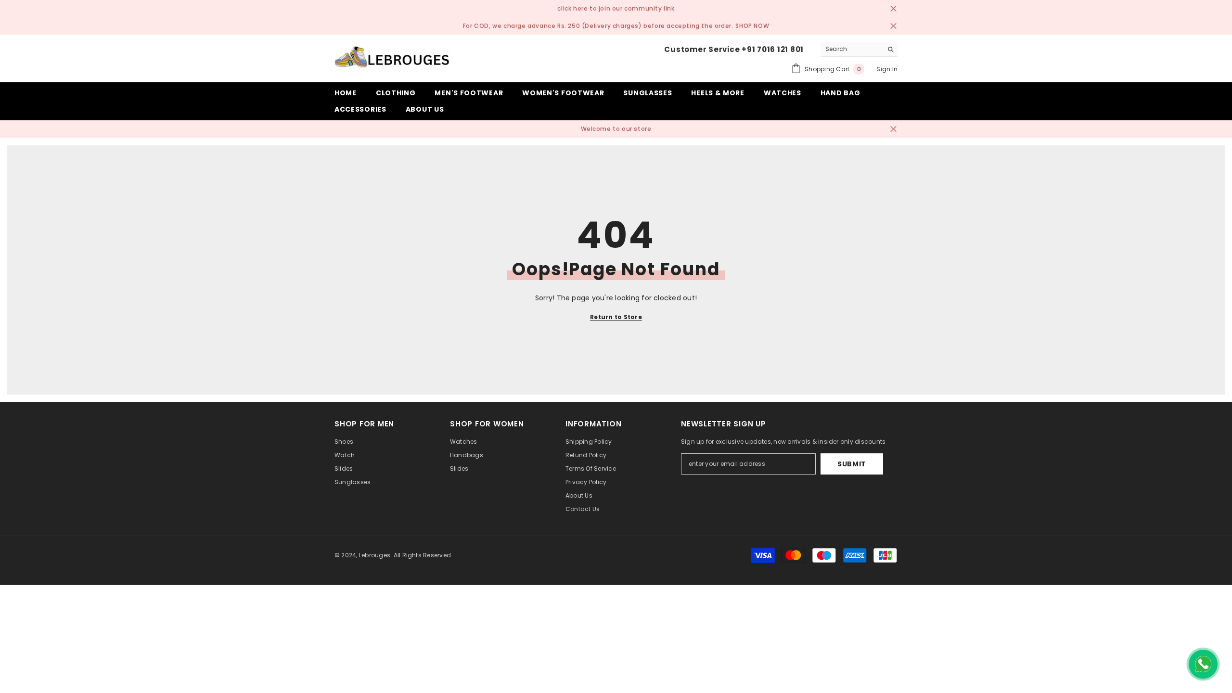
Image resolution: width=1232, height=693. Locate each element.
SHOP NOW (752, 26)
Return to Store (616, 317)
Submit (851, 464)
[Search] (859, 49)
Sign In (887, 69)
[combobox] (852, 49)
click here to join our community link (615, 8)
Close (893, 9)
